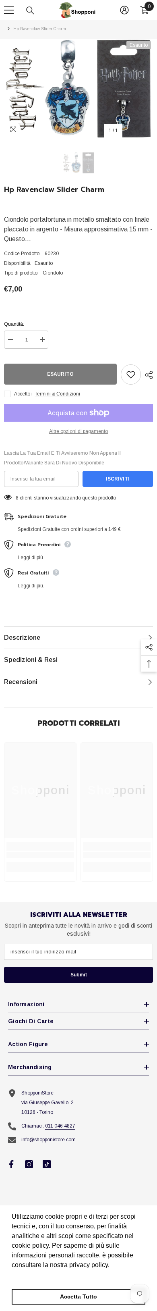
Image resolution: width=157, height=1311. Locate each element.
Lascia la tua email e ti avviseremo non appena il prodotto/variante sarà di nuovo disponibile (62, 458)
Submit (78, 975)
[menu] (9, 10)
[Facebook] (11, 1164)
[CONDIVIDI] (147, 375)
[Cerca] (30, 10)
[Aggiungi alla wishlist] (131, 374)
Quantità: (14, 324)
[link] (40, 855)
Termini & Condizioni (57, 394)
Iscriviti (118, 479)
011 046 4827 (60, 1126)
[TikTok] (46, 1164)
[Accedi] (124, 10)
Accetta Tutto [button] (78, 1296)
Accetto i (23, 394)
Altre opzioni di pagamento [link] (78, 431)
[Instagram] (29, 1164)
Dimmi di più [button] (31, 1275)
